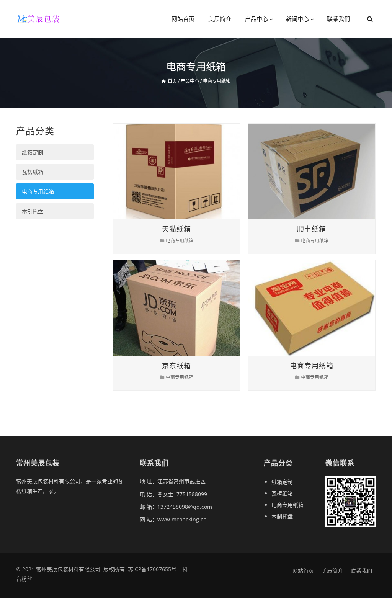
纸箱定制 (32, 152)
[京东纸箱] (169, 308)
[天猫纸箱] (169, 171)
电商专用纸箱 (179, 240)
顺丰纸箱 (311, 229)
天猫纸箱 (176, 229)
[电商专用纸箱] (304, 308)
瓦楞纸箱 (32, 171)
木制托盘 (32, 211)
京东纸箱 (176, 365)
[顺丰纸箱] (304, 171)
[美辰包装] (39, 18)
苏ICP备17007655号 (152, 569)
